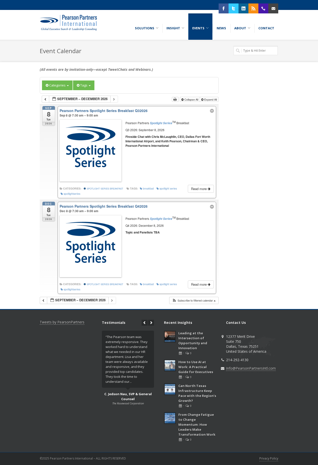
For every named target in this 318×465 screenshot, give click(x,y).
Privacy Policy (268, 458)
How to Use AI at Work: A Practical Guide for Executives (195, 367)
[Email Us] (273, 8)
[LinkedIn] (243, 8)
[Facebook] (224, 8)
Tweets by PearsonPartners (62, 322)
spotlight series (168, 188)
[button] (193, 300)
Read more (199, 188)
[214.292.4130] (263, 8)
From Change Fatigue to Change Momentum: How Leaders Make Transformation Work (196, 424)
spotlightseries (72, 193)
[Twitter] (233, 8)
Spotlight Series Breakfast (104, 188)
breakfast (148, 188)
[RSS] (253, 8)
